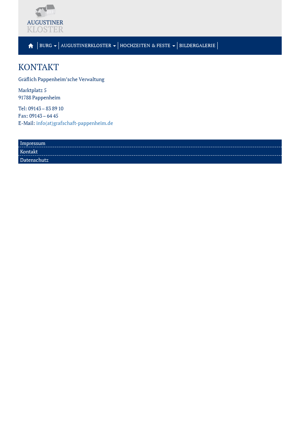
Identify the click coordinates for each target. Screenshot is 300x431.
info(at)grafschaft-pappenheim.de (74, 122)
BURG (46, 45)
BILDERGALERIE (197, 45)
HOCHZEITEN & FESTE (146, 45)
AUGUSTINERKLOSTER (86, 45)
